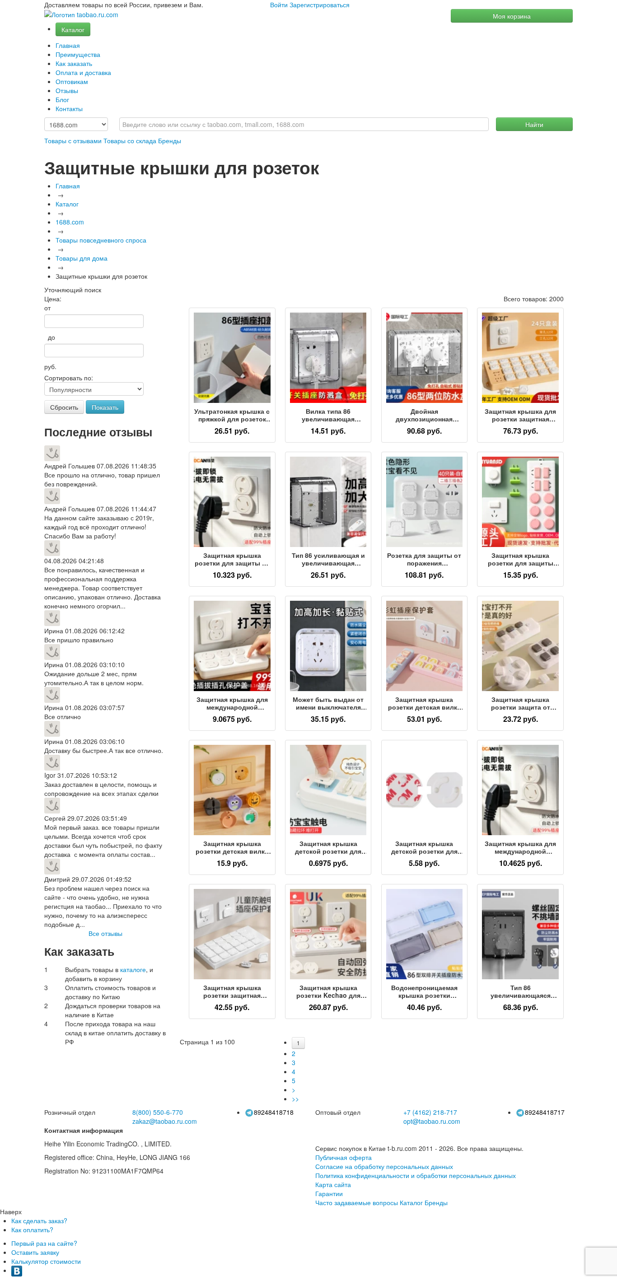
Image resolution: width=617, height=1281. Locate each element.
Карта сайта (333, 1184)
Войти (279, 4)
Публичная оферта (343, 1157)
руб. (50, 366)
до (49, 336)
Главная (68, 45)
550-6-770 (157, 1112)
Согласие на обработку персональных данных (384, 1166)
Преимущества (78, 54)
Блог (62, 99)
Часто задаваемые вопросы (356, 1202)
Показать (105, 406)
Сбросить (64, 406)
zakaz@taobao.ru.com (164, 1121)
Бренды (169, 140)
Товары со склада (129, 140)
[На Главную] (81, 14)
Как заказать (74, 63)
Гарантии (329, 1193)
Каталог (72, 29)
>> (295, 1098)
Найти (534, 124)
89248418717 (545, 1112)
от (47, 307)
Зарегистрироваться (320, 4)
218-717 (430, 1112)
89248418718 (274, 1112)
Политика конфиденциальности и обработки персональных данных (415, 1175)
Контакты (69, 108)
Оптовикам (72, 81)
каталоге (133, 969)
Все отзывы (105, 933)
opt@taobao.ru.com (431, 1121)
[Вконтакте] (16, 1270)
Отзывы (67, 90)
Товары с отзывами (73, 140)
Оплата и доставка (83, 72)
